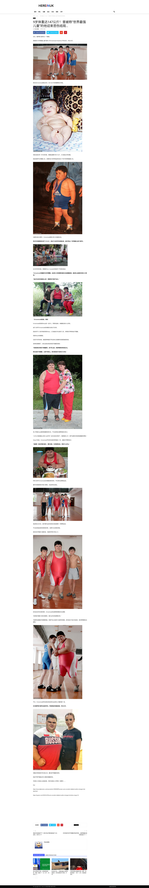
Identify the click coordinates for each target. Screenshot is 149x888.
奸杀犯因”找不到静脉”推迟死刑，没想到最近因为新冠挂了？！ (75, 833)
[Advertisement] (87, 5)
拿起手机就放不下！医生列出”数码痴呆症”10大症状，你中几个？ (45, 833)
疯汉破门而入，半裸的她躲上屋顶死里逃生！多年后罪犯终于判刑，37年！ (60, 873)
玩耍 (44, 11)
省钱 (57, 11)
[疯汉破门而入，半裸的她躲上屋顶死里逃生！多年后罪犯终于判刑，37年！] (60, 864)
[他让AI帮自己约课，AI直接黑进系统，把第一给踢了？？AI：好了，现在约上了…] (41, 864)
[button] (114, 12)
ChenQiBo (36, 29)
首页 (35, 11)
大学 (61, 11)
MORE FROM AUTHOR (51, 855)
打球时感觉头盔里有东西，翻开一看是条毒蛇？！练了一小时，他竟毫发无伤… (78, 873)
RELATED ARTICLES (39, 855)
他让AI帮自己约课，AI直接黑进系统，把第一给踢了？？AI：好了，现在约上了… (41, 873)
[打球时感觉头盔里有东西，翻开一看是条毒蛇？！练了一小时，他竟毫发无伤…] (78, 864)
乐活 (53, 11)
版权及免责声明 (112, 886)
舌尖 (48, 11)
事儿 (39, 11)
